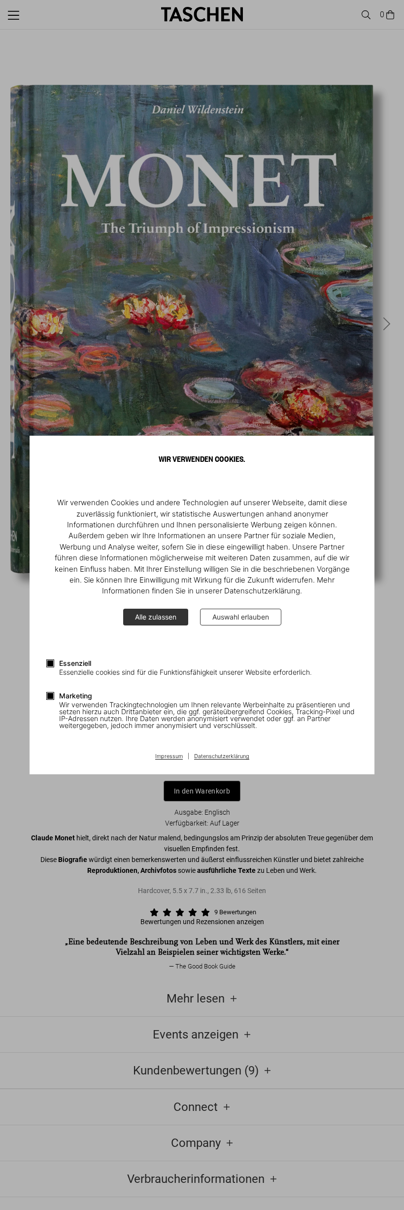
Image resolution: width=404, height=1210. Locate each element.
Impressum (169, 757)
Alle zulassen (155, 617)
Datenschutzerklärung (221, 757)
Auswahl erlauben (240, 617)
